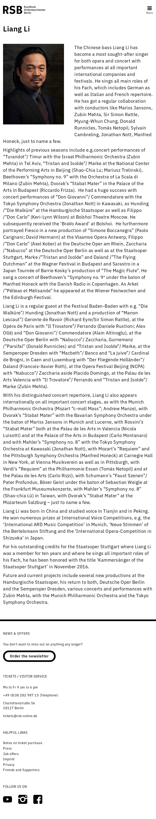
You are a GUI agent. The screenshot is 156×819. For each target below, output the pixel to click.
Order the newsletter (29, 655)
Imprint (9, 759)
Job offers (11, 753)
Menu (149, 12)
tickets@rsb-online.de (20, 715)
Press (7, 748)
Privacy (9, 764)
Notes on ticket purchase (22, 742)
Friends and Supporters (21, 769)
